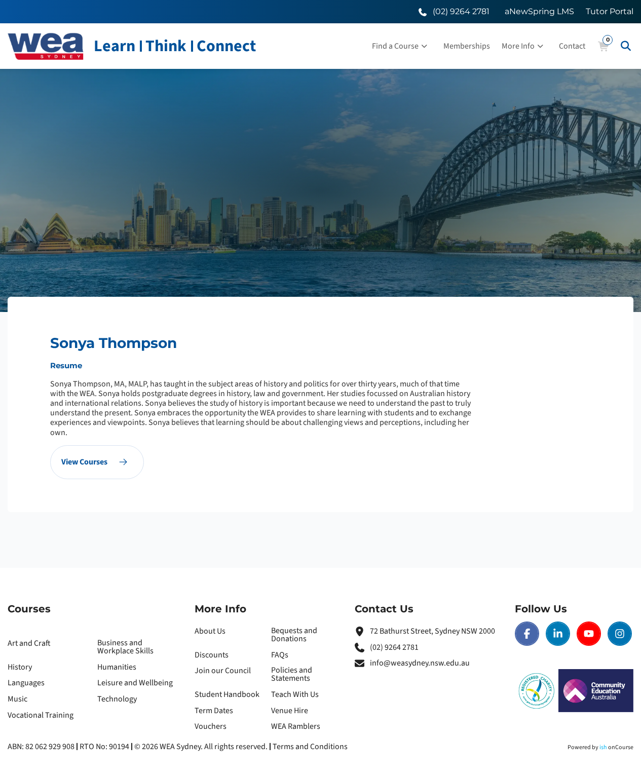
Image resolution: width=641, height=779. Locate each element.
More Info (518, 46)
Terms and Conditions (310, 746)
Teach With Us (295, 694)
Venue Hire (289, 711)
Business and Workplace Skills (125, 647)
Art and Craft (29, 643)
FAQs (279, 655)
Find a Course (395, 46)
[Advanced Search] (625, 46)
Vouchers (211, 726)
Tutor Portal (609, 11)
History (20, 667)
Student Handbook (227, 694)
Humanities (116, 667)
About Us (210, 631)
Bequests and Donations (294, 635)
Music (17, 699)
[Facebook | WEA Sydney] (527, 633)
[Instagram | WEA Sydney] (620, 633)
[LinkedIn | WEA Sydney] (558, 633)
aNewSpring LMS (539, 11)
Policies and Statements (291, 674)
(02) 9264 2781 (394, 647)
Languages (26, 683)
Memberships (466, 46)
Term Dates (214, 711)
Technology (117, 699)
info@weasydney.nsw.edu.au (420, 663)
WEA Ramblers (295, 726)
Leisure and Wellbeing (135, 683)
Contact (572, 46)
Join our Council (223, 671)
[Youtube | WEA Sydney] (589, 633)
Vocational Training (40, 715)
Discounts (212, 655)
